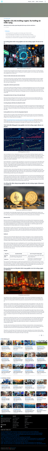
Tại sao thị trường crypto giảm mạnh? (18, 348)
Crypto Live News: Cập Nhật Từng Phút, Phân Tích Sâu (6, 387)
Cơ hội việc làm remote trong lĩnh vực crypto (41, 387)
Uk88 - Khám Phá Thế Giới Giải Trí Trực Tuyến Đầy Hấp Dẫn (35, 438)
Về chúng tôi (41, 1)
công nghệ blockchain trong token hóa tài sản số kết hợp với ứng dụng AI (20, 119)
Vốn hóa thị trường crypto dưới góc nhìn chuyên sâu (29, 348)
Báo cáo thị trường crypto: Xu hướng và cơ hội (41, 372)
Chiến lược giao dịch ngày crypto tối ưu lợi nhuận (17, 399)
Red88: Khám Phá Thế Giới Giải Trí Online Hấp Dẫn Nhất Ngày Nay (30, 433)
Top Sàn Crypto (40, 397)
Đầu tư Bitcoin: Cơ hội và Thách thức (41, 411)
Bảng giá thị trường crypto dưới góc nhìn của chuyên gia (41, 360)
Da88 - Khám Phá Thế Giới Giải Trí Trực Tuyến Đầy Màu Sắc (11, 442)
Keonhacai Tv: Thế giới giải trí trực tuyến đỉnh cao (10, 433)
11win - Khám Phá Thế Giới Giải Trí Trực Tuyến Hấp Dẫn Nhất (12, 439)
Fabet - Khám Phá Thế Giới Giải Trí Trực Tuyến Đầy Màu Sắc (11, 443)
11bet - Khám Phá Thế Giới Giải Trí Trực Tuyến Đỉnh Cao (32, 442)
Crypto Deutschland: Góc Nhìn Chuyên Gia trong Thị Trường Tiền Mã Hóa (18, 372)
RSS (25, 425)
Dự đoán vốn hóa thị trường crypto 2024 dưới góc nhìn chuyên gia (17, 411)
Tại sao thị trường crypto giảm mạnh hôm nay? (6, 372)
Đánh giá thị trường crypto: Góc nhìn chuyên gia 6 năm (6, 348)
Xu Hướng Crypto (5, 385)
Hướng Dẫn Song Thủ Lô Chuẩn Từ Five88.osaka (30, 431)
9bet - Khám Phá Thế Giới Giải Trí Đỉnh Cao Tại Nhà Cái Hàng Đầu (12, 438)
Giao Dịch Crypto (16, 425)
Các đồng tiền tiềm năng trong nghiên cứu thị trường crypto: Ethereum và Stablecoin (21, 36)
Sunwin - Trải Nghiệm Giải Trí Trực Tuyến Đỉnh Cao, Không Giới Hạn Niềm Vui (14, 441)
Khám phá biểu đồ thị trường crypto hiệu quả (29, 360)
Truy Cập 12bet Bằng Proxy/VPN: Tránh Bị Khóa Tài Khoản (11, 431)
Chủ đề (33, 1)
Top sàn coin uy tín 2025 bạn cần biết (41, 399)
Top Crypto (16, 385)
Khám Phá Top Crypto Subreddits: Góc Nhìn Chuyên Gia (6, 399)
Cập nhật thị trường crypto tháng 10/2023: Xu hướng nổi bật (29, 372)
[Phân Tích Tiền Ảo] (1, 426)
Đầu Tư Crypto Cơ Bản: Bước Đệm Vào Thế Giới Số (29, 399)
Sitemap (26, 427)
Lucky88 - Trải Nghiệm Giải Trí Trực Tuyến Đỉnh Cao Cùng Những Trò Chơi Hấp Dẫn (15, 437)
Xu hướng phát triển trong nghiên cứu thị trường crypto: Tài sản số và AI (18, 33)
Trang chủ (29, 1)
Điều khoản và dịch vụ (29, 422)
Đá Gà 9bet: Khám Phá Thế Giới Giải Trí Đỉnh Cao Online (32, 434)
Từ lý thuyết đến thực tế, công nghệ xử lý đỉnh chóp (10, 435)
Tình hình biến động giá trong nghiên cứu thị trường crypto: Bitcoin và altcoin (19, 34)
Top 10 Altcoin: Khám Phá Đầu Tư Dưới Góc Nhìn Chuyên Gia (18, 387)
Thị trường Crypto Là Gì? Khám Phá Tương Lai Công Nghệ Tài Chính (29, 411)
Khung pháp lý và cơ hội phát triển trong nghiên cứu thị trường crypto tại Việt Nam (20, 37)
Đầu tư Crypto (28, 397)
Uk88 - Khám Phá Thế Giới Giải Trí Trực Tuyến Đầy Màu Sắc (33, 439)
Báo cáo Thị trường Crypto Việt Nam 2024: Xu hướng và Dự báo (6, 360)
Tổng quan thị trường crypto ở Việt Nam (41, 348)
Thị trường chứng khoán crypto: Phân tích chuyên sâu (18, 360)
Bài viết (37, 1)
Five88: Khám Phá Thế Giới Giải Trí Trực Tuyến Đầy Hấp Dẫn (11, 434)
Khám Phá (14, 427)
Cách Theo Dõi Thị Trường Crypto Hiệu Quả (29, 387)
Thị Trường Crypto (7, 18)
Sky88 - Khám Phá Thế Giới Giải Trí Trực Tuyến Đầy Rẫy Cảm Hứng (34, 443)
